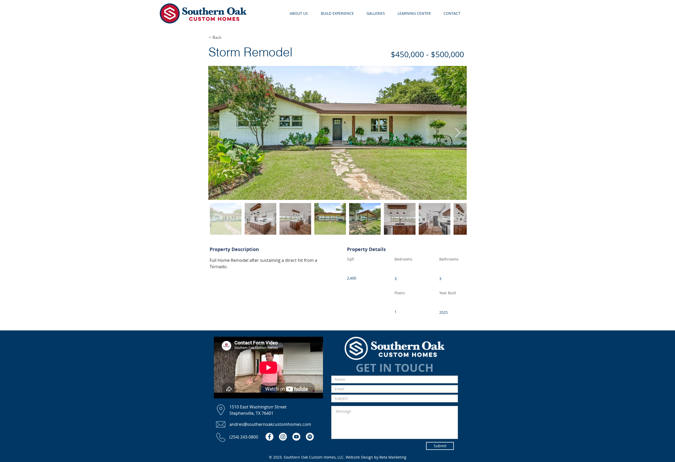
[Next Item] (458, 133)
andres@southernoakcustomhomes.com (270, 424)
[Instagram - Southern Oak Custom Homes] (283, 437)
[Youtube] (296, 437)
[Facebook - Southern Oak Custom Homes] (269, 437)
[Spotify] (310, 437)
